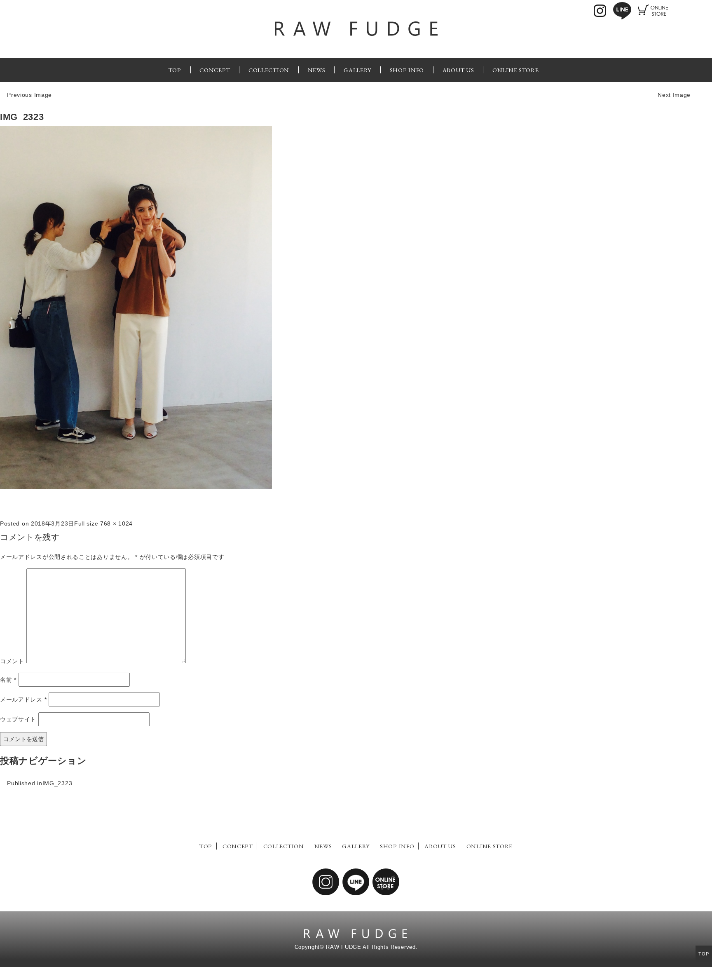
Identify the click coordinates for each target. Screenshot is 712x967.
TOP (175, 69)
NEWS (317, 69)
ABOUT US (458, 69)
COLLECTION (268, 69)
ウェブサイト (18, 719)
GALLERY (357, 69)
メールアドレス (23, 699)
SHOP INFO (407, 69)
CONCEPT (214, 69)
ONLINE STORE (515, 69)
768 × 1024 (116, 523)
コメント (12, 661)
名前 (8, 679)
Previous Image (29, 95)
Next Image (674, 95)
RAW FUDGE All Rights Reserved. (371, 947)
